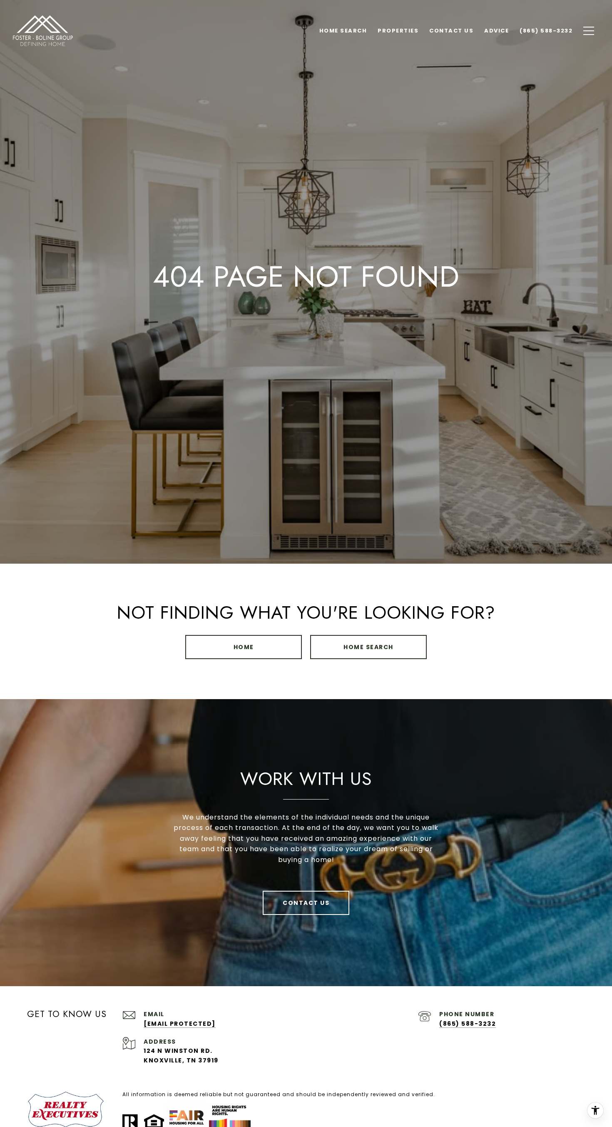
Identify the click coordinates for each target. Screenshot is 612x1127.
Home (244, 647)
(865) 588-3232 (467, 1024)
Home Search (368, 647)
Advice (496, 31)
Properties (398, 31)
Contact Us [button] (306, 903)
